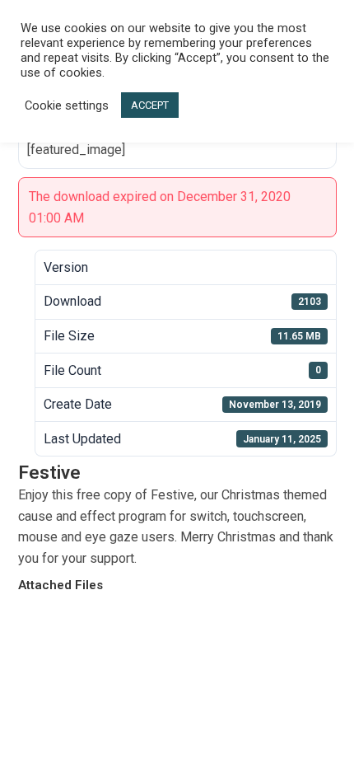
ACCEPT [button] (150, 105)
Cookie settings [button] (67, 105)
